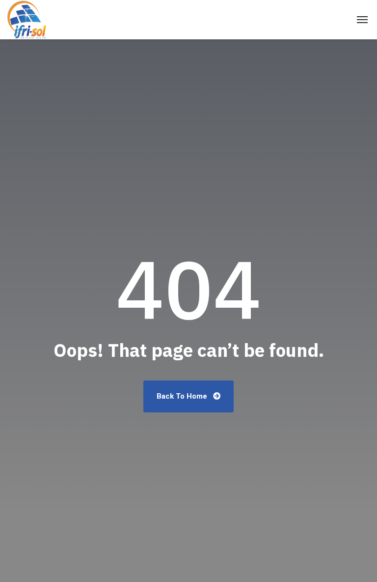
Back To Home (183, 396)
